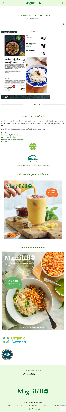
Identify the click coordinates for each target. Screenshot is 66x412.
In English (4, 141)
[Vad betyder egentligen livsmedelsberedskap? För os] (9, 380)
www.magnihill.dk (18, 139)
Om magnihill (7, 405)
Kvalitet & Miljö (20, 405)
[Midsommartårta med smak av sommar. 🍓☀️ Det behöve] (1, 380)
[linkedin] (35, 409)
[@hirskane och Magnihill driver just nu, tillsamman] (25, 380)
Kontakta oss (46, 405)
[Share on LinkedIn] (35, 104)
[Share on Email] (39, 104)
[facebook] (26, 409)
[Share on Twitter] (31, 104)
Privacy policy (59, 405)
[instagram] (29, 409)
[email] (39, 409)
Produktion (33, 405)
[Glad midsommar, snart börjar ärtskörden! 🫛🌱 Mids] (17, 380)
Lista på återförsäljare (8, 137)
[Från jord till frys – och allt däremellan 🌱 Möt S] (34, 380)
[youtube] (32, 409)
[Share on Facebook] (27, 104)
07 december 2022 (33, 19)
